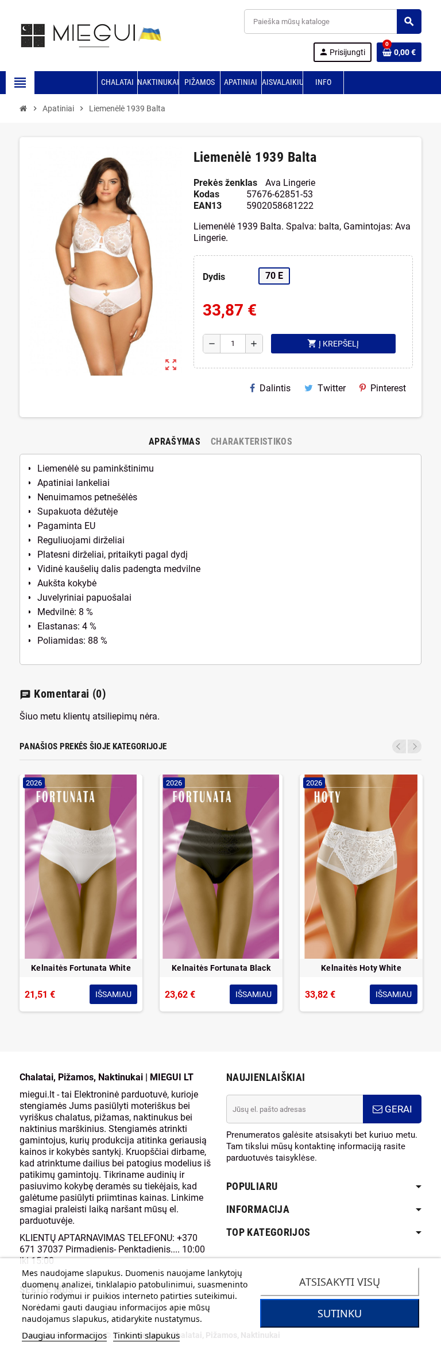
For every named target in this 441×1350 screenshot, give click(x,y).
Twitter (332, 388)
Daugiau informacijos (64, 1335)
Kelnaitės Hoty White (361, 967)
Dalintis (275, 388)
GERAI (397, 1109)
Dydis (214, 276)
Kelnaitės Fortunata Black (221, 967)
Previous (399, 746)
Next (414, 746)
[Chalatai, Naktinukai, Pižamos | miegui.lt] (77, 34)
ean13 (208, 205)
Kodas (206, 194)
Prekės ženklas (225, 182)
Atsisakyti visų (339, 1282)
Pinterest (388, 388)
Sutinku (340, 1313)
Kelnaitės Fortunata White (81, 967)
